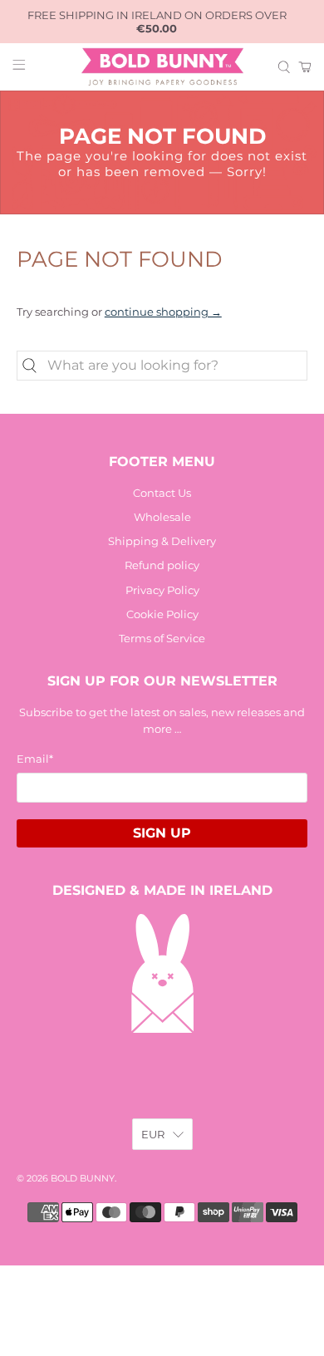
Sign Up (162, 833)
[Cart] (305, 67)
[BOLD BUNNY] (162, 66)
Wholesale (162, 516)
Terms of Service (162, 638)
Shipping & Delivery (162, 541)
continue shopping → (163, 311)
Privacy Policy (162, 590)
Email (35, 758)
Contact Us (162, 492)
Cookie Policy (162, 614)
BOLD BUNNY (83, 1178)
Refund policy (162, 565)
